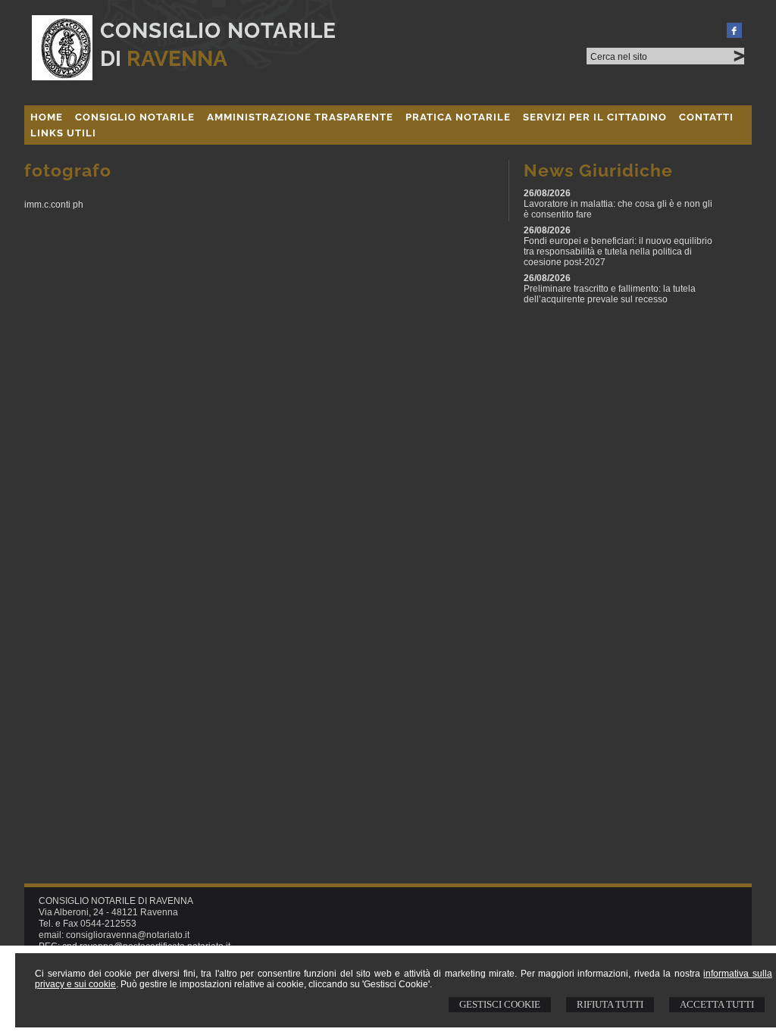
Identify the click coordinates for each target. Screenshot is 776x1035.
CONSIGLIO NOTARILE (218, 30)
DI (163, 58)
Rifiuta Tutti (610, 1004)
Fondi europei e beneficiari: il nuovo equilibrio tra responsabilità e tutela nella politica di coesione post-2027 (618, 251)
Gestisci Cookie (499, 1004)
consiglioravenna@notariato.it (127, 935)
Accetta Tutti (717, 1004)
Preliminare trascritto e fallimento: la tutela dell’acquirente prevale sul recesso (610, 294)
